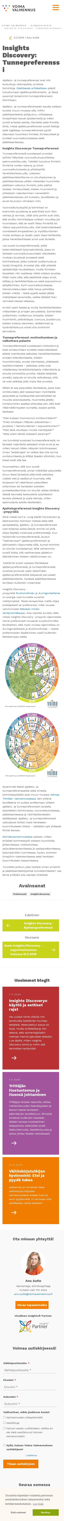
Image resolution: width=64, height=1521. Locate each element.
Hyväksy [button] (45, 1512)
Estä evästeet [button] (18, 1512)
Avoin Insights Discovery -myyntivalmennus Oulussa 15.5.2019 (23, 950)
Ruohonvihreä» (25, 593)
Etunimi (9, 1380)
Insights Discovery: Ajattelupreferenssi (38, 925)
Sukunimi (11, 1397)
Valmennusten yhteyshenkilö (24, 1417)
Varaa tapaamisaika (32, 1305)
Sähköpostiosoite (16, 1363)
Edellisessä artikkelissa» (32, 88)
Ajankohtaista (41, 26)
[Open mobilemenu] (56, 7)
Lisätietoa (31, 1455)
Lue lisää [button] (38, 1504)
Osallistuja (12, 1422)
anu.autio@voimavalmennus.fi (33, 1294)
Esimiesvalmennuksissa (17, 836)
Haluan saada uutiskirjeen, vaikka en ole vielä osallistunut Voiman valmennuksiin (29, 1432)
